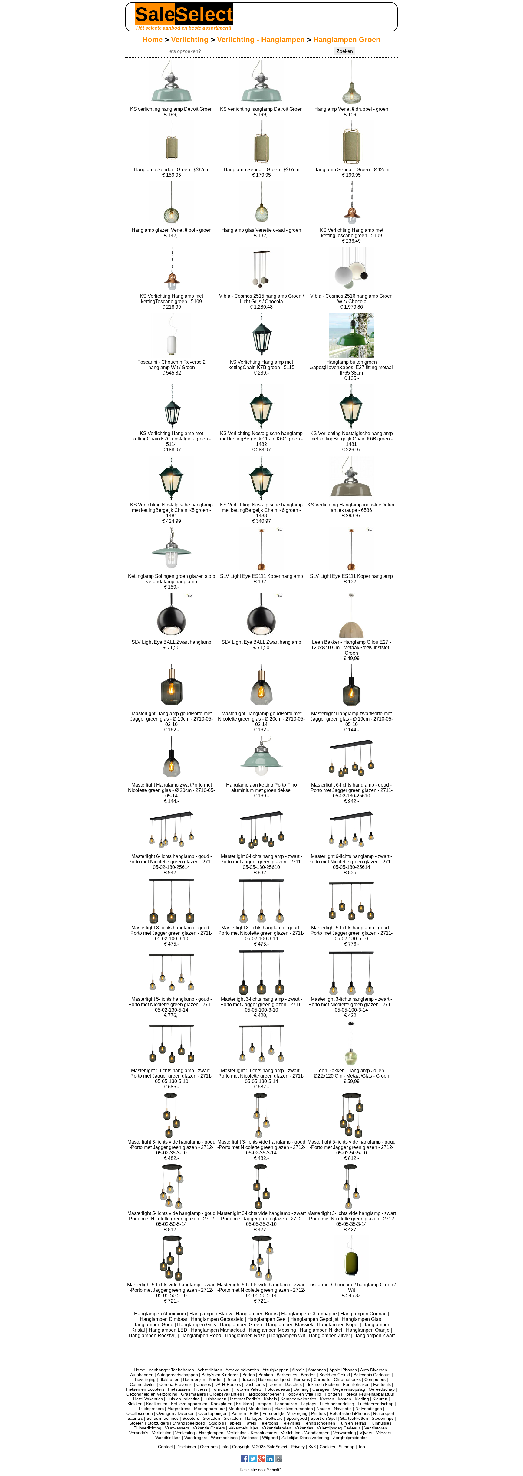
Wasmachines (224, 1437)
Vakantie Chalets (209, 1427)
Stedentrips (382, 1418)
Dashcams (255, 1384)
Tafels (250, 1423)
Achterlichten (209, 1369)
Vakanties (304, 1427)
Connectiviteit (143, 1384)
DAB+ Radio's (228, 1384)
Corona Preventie (176, 1384)
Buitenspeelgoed (274, 1379)
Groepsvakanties (225, 1394)
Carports (322, 1379)
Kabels (270, 1398)
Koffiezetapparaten (189, 1403)
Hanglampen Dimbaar (164, 1319)
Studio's (216, 1423)
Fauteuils (382, 1384)
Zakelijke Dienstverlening (305, 1437)
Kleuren (380, 1398)
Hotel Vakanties (148, 1398)
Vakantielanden (276, 1427)
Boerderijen (194, 1379)
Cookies (327, 1446)
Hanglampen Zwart (374, 1335)
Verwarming (344, 1432)
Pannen (238, 1413)
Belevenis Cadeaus (372, 1374)
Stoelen (136, 1423)
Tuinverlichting (147, 1427)
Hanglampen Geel (267, 1319)
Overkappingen (213, 1413)
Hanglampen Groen (346, 39)
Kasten (344, 1398)
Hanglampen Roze (246, 1335)
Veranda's (138, 1432)
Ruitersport (383, 1413)
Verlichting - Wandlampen (305, 1432)
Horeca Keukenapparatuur (369, 1394)
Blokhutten (169, 1379)
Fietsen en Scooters (145, 1389)
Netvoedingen (368, 1408)
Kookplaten (221, 1403)
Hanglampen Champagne (309, 1313)
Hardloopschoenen (263, 1394)
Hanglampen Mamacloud (218, 1330)
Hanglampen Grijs (197, 1324)
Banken (265, 1374)
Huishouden (214, 1398)
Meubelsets (259, 1408)
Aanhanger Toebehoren (171, 1369)
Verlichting (190, 39)
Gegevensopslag (349, 1389)
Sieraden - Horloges (243, 1418)
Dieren (274, 1384)
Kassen (327, 1398)
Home (153, 39)
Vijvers (366, 1432)
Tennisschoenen (319, 1423)
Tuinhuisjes (380, 1423)
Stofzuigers (158, 1423)
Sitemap (346, 1446)
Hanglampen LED (169, 1330)
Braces (248, 1379)
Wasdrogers (195, 1437)
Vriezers (383, 1432)
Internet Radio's (245, 1398)
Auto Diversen (373, 1369)
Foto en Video (247, 1389)
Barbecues (287, 1374)
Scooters (190, 1418)
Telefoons (269, 1423)
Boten (232, 1379)
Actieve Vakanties (242, 1369)
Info (225, 1446)
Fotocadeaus (277, 1389)
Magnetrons (178, 1408)
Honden (332, 1394)
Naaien (323, 1408)
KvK (312, 1446)
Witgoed (270, 1437)
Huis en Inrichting (183, 1398)
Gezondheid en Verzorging (151, 1394)
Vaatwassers (177, 1427)
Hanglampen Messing (273, 1330)
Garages (320, 1389)
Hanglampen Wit (287, 1335)
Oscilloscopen (139, 1413)
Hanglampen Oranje (368, 1330)
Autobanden (141, 1374)
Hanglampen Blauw (211, 1313)
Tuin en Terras (352, 1423)
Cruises (203, 1384)
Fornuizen (221, 1389)
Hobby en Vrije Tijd (303, 1394)
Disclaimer (186, 1446)
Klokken (135, 1403)
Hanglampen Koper (338, 1324)
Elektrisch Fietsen (322, 1384)
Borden (216, 1379)
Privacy (298, 1446)
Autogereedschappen (177, 1374)
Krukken (244, 1403)
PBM (254, 1413)
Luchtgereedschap (375, 1403)
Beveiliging (145, 1379)
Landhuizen (286, 1403)
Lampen (263, 1403)
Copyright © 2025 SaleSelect (259, 1446)
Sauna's (135, 1418)
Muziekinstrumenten (293, 1408)
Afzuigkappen (275, 1369)
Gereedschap (382, 1389)
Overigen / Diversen (175, 1413)
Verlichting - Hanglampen (261, 39)
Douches (293, 1384)
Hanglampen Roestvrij (153, 1335)
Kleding (362, 1398)
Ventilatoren (375, 1427)
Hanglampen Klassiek (290, 1324)
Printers (318, 1413)
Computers (375, 1379)
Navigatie (343, 1408)
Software (274, 1418)
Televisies (291, 1423)
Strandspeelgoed (189, 1423)
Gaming (301, 1389)
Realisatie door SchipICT (261, 1470)
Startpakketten (354, 1418)
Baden (248, 1374)
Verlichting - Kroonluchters (252, 1432)
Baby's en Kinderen (220, 1374)
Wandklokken (168, 1437)
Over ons (209, 1446)
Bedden (308, 1374)
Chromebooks (347, 1379)
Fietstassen (179, 1389)
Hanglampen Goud (154, 1324)
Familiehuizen (356, 1384)
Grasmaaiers (193, 1394)
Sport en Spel (324, 1418)
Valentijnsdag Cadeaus (339, 1427)
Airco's (298, 1369)
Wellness (249, 1437)
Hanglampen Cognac (364, 1313)
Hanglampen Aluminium (160, 1313)
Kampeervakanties (298, 1398)
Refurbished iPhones (350, 1413)
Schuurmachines (162, 1418)
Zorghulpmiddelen (350, 1437)
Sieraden (211, 1418)
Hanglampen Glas (362, 1319)
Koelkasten (156, 1403)
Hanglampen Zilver (330, 1335)
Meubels (237, 1408)
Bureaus (302, 1379)
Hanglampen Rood (201, 1335)
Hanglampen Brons (257, 1313)
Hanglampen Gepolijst (315, 1319)
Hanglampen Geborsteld (218, 1319)
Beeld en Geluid (334, 1374)
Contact (165, 1446)
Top (361, 1446)
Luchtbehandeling (337, 1403)
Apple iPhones (343, 1369)
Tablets (234, 1423)
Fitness (201, 1389)
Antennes (317, 1369)
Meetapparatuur (209, 1408)
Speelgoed (296, 1418)
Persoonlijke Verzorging (285, 1413)
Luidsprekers (151, 1408)
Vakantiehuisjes (243, 1427)
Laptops (308, 1403)
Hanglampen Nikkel (322, 1330)
